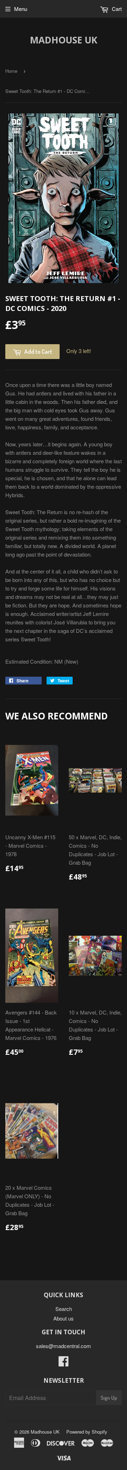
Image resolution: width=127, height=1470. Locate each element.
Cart (116, 8)
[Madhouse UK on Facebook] (63, 1363)
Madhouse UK (63, 40)
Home (11, 70)
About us (63, 1318)
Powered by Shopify (86, 1431)
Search (63, 1308)
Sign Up (109, 1397)
